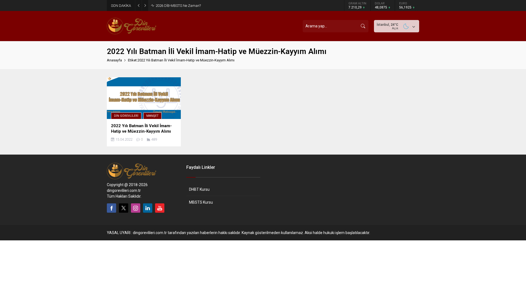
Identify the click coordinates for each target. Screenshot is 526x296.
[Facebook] (111, 208)
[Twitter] (123, 208)
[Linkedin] (147, 208)
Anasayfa (114, 60)
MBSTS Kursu (201, 202)
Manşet (152, 116)
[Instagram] (135, 208)
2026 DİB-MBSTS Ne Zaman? (178, 6)
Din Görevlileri (126, 116)
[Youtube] (159, 208)
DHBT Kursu (199, 189)
